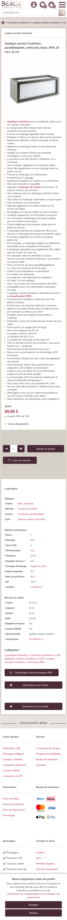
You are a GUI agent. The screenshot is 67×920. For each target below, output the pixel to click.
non (32, 550)
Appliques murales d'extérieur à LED (24, 658)
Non (33, 540)
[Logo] (11, 4)
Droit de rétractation (47, 869)
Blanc (20, 503)
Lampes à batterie (13, 759)
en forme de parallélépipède (31, 514)
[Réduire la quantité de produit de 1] (6, 448)
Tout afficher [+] (36, 639)
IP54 (33, 576)
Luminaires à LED (12, 776)
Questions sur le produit (35, 706)
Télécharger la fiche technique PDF (33, 672)
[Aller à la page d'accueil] (3, 23)
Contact (40, 852)
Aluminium (32, 509)
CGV (38, 858)
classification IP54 (20, 296)
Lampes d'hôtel (11, 770)
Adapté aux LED (38, 566)
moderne (22, 519)
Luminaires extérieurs (16, 655)
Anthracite (29, 503)
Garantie (41, 764)
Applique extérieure (18, 121)
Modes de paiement (47, 759)
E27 (32, 571)
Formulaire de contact (48, 748)
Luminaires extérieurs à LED (45, 655)
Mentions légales (45, 863)
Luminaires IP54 (35, 662)
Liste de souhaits (21, 460)
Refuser (33, 913)
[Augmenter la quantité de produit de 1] (21, 448)
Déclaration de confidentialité (23, 893)
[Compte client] (34, 5)
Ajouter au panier (45, 448)
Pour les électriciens (14, 809)
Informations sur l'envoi (35, 685)
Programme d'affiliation (48, 753)
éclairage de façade (29, 187)
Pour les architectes (13, 804)
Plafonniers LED (11, 748)
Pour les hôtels (11, 798)
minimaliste (40, 519)
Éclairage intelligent (13, 753)
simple (30, 519)
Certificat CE (36, 587)
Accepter (33, 904)
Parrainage (9, 815)
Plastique (22, 509)
